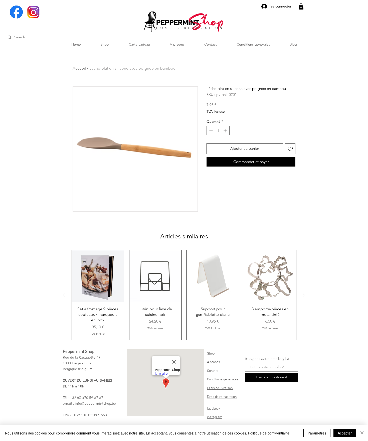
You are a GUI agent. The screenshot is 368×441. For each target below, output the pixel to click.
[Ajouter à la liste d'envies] (290, 148)
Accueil (79, 68)
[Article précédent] (64, 295)
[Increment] (226, 130)
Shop (211, 354)
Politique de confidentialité (268, 432)
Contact (212, 371)
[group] (184, 295)
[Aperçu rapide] (98, 276)
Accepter (345, 432)
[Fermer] (362, 433)
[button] (301, 6)
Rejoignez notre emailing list (267, 359)
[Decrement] (210, 130)
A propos (213, 362)
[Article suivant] (304, 295)
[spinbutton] (218, 130)
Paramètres (317, 432)
